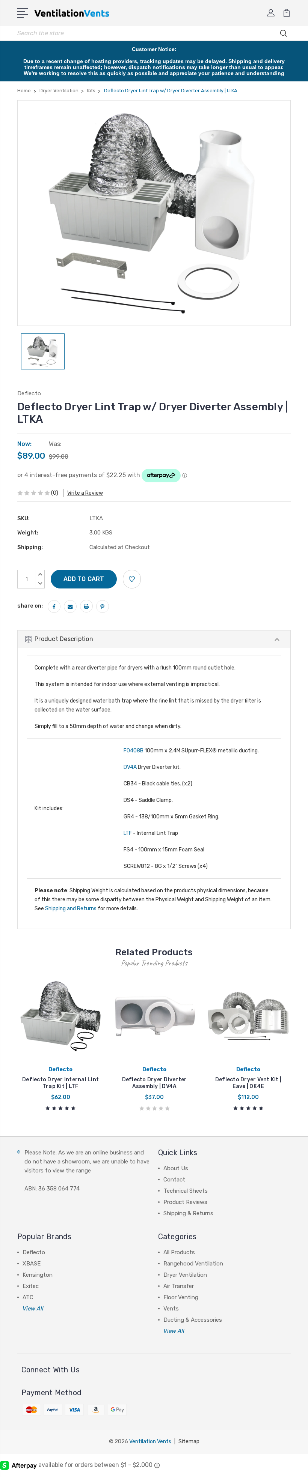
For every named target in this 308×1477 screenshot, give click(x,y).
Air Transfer (178, 1286)
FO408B (133, 751)
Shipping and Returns (71, 908)
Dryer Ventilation (185, 1274)
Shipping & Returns (188, 1213)
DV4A (130, 767)
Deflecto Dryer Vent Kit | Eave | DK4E (248, 1083)
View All (33, 1308)
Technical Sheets (185, 1190)
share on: (30, 605)
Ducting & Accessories (192, 1319)
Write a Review (85, 493)
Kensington (38, 1274)
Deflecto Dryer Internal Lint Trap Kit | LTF (60, 1083)
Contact (174, 1179)
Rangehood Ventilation (193, 1263)
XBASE (32, 1263)
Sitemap (188, 1441)
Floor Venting (180, 1297)
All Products (179, 1252)
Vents (171, 1308)
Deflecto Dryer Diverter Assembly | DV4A (154, 1083)
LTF (128, 833)
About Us (175, 1168)
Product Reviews (185, 1202)
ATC (28, 1297)
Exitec (31, 1286)
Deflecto (34, 1252)
